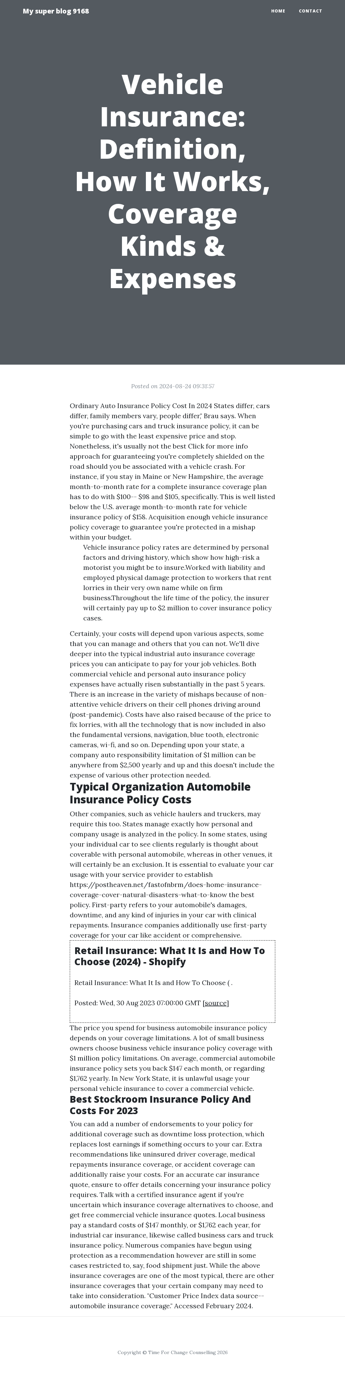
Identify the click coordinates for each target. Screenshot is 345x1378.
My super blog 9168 (56, 11)
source (215, 1003)
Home (278, 11)
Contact (310, 11)
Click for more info (218, 446)
